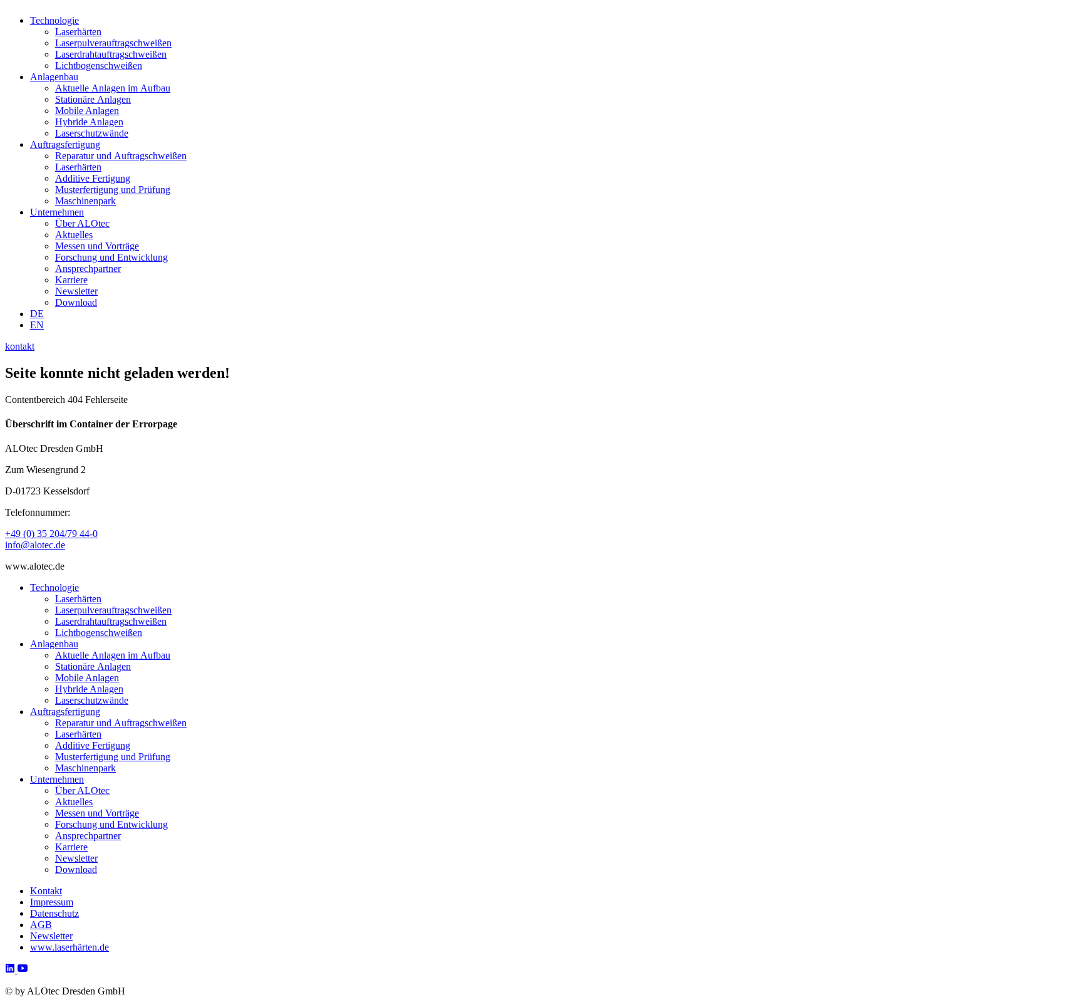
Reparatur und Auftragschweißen (121, 155)
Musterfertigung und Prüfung (112, 189)
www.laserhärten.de (69, 947)
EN (37, 325)
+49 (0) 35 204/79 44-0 (51, 533)
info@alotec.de (35, 545)
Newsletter (76, 291)
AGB (41, 924)
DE (37, 313)
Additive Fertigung (92, 178)
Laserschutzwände (91, 133)
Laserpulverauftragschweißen (113, 43)
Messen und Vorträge (97, 246)
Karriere (71, 279)
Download (76, 302)
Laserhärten (78, 31)
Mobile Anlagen (87, 110)
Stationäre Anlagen (93, 99)
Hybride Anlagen (89, 122)
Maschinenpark (85, 201)
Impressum (51, 902)
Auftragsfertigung (65, 144)
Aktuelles (74, 234)
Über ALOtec (82, 223)
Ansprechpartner (88, 268)
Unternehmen (57, 212)
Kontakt (46, 890)
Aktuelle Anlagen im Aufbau (112, 88)
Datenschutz (54, 913)
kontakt (19, 346)
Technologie (54, 20)
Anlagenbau (54, 76)
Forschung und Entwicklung (111, 257)
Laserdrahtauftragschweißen (111, 54)
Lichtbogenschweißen (98, 65)
